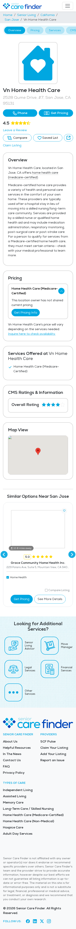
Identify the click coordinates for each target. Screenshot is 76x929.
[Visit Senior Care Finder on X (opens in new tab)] (42, 921)
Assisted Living (14, 796)
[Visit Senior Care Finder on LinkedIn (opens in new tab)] (35, 921)
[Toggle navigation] (67, 6)
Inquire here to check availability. (32, 334)
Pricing (35, 30)
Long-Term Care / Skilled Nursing (28, 809)
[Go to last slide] (4, 554)
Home (7, 15)
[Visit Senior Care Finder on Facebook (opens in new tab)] (28, 921)
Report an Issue (52, 760)
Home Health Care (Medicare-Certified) (33, 815)
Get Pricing (59, 113)
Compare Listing (59, 590)
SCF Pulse (48, 741)
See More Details (50, 599)
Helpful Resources (17, 748)
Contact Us (12, 760)
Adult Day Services (17, 834)
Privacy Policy (14, 773)
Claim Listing (12, 145)
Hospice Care (13, 827)
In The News (12, 754)
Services (55, 30)
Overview (14, 30)
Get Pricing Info (25, 312)
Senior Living (26, 15)
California (48, 15)
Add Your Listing (53, 754)
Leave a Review (15, 130)
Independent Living (18, 790)
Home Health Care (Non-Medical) (28, 821)
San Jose (12, 20)
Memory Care (13, 802)
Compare (19, 138)
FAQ (6, 766)
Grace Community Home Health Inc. (38, 563)
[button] (20, 113)
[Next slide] (71, 554)
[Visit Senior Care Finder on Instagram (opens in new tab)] (49, 921)
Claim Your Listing (54, 748)
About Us (10, 741)
